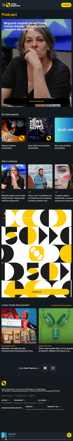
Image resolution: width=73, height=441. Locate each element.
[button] (4, 5)
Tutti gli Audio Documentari (61, 305)
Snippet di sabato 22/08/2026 (9, 147)
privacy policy (7, 396)
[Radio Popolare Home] (13, 5)
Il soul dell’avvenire (8, 346)
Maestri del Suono (45, 346)
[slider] (6, 439)
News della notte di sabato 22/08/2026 (39, 147)
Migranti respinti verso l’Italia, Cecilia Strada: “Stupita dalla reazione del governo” (13, 198)
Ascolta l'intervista (36, 101)
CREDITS (32, 396)
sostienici (66, 5)
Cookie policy (21, 396)
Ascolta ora (36, 292)
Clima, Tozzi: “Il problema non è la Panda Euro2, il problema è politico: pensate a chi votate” (40, 198)
